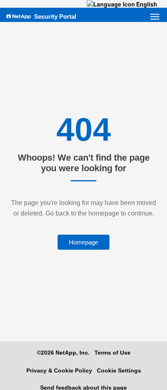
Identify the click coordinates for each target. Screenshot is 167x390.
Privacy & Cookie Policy (59, 370)
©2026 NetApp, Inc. (63, 352)
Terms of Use (112, 352)
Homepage (83, 242)
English (146, 4)
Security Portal (55, 16)
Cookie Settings (119, 370)
